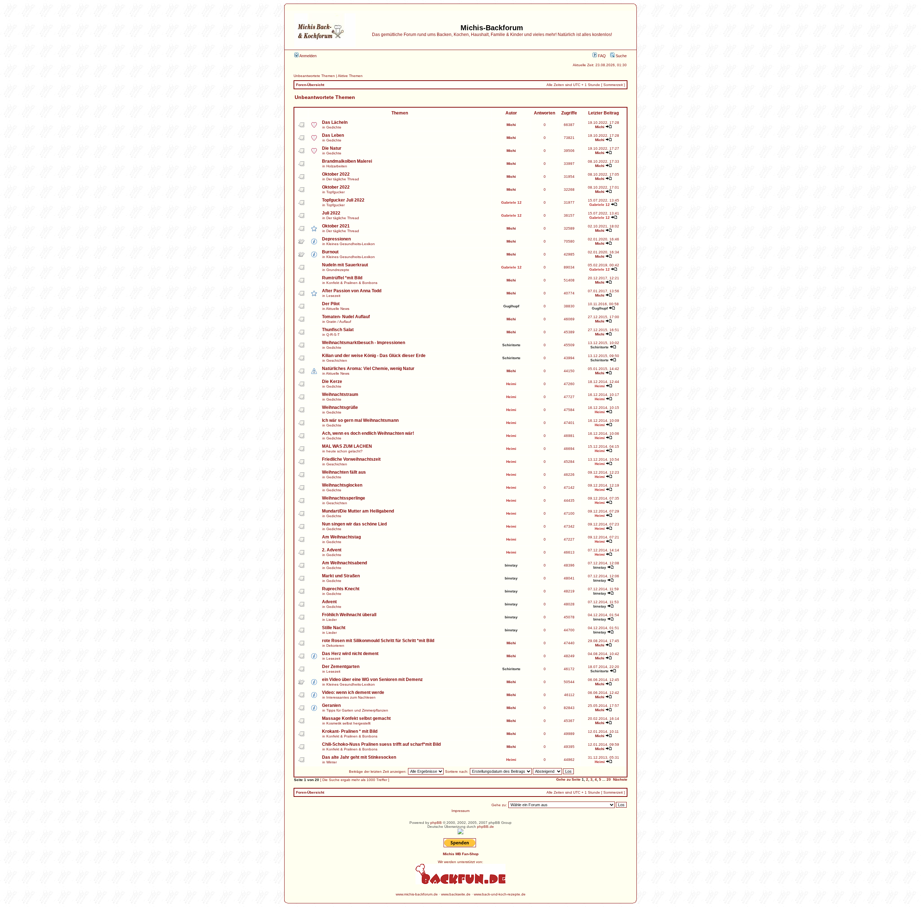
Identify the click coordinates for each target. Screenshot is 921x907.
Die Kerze (332, 381)
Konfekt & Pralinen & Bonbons (351, 283)
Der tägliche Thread (342, 179)
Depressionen (336, 239)
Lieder (331, 620)
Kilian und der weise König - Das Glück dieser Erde (374, 355)
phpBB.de (485, 827)
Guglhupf (511, 306)
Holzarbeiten (336, 166)
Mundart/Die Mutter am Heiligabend (358, 511)
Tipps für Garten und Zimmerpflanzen (357, 710)
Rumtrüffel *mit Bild (342, 277)
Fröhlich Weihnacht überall (349, 614)
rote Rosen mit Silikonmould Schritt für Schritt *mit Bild (378, 640)
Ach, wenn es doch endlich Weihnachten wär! (368, 433)
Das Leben (333, 135)
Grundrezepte (337, 270)
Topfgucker (335, 192)
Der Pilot (331, 303)
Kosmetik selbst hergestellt (348, 723)
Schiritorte (511, 345)
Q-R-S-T (333, 335)
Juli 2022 (331, 213)
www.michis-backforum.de (417, 894)
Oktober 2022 (336, 174)
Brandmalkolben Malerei (347, 161)
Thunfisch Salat (338, 329)
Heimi (511, 384)
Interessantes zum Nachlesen (351, 697)
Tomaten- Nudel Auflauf (346, 316)
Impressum (460, 811)
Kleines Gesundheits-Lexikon (350, 244)
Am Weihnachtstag (341, 537)
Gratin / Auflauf (338, 322)
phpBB (436, 823)
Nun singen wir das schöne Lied (354, 524)
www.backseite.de (456, 894)
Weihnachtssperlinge (343, 498)
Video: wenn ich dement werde (353, 692)
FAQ (601, 56)
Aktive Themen (350, 76)
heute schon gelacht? (344, 451)
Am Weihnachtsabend (344, 562)
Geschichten (336, 360)
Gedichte (333, 127)
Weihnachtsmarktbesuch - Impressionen (363, 342)
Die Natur (331, 148)
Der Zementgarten (340, 666)
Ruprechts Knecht (340, 588)
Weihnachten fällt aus (344, 472)
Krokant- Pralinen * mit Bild (349, 731)
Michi (511, 125)
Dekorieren (335, 645)
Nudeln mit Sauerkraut (345, 264)
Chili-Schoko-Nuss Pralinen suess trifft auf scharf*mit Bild (381, 744)
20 (609, 779)
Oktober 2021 (336, 226)
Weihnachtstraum (340, 394)
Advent (329, 601)
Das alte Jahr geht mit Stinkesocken (359, 757)
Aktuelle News (337, 309)
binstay (511, 565)
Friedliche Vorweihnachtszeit (351, 459)
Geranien (331, 705)
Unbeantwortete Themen (314, 76)
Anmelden (308, 56)
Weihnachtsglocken (342, 485)
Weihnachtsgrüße (340, 407)
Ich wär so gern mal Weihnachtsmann (360, 420)
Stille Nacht (333, 627)
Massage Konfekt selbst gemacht (356, 718)
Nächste (620, 779)
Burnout (330, 251)
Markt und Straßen (341, 575)
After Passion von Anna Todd (351, 290)
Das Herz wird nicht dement (350, 653)
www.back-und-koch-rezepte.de (500, 894)
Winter (331, 762)
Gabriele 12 (511, 202)
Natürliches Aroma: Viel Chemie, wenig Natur (368, 368)
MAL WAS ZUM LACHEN (347, 446)
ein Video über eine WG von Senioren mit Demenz (372, 679)
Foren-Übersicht (310, 85)
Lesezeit (333, 296)
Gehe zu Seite (568, 779)
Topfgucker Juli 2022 (343, 200)
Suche (620, 56)
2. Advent (331, 549)
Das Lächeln (335, 122)
